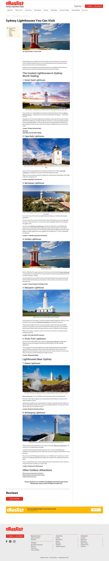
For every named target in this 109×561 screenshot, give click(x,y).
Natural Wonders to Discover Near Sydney (34, 475)
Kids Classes (37, 10)
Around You (28, 10)
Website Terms (44, 557)
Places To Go (18, 10)
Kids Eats (58, 543)
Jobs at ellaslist (35, 550)
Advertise (33, 539)
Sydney (78, 6)
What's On (10, 10)
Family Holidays (76, 10)
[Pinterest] (11, 542)
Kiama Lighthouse (27, 396)
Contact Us (34, 548)
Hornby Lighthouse (64, 272)
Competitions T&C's (63, 557)
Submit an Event (35, 538)
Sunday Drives (84, 544)
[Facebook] (7, 542)
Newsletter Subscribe (36, 544)
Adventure (83, 541)
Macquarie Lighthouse (43, 322)
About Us (33, 546)
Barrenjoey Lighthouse (37, 226)
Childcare (58, 544)
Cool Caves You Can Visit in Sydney (32, 132)
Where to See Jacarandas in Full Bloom (33, 473)
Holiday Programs (60, 546)
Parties (58, 538)
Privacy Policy (53, 557)
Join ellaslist (98, 6)
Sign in (90, 6)
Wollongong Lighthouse (60, 445)
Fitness (58, 541)
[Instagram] (14, 542)
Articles (8, 16)
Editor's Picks (84, 543)
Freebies (83, 538)
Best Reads (54, 10)
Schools (46, 10)
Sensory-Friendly (64, 10)
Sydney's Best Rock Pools (29, 476)
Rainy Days (84, 539)
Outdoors (83, 546)
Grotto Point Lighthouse (52, 341)
